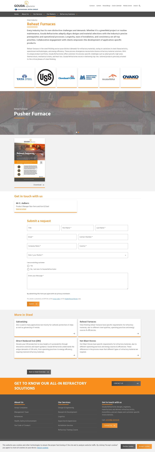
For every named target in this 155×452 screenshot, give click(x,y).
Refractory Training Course (68, 429)
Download (37, 185)
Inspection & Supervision (67, 421)
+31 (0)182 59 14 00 (112, 420)
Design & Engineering (66, 407)
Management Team (21, 412)
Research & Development (67, 412)
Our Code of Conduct (22, 425)
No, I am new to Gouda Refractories (43, 269)
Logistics (61, 416)
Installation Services (65, 425)
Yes (31, 266)
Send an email (21, 209)
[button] (76, 132)
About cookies (42, 447)
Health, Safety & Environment (25, 421)
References (18, 416)
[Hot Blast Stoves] (137, 355)
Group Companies (21, 407)
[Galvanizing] (73, 334)
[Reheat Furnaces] (137, 334)
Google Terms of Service (71, 299)
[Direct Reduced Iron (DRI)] (73, 355)
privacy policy (56, 299)
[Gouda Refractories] (24, 4)
